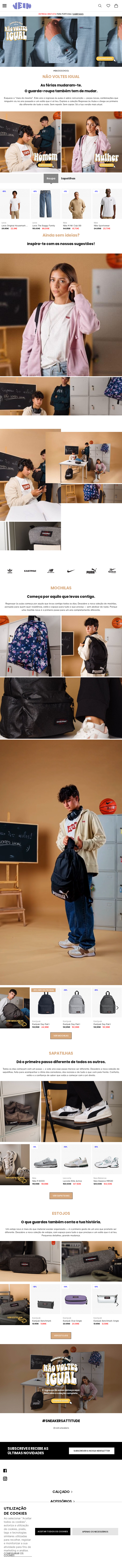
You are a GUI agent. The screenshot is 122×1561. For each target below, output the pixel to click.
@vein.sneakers (61, 1428)
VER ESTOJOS (61, 1335)
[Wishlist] (108, 6)
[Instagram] (5, 1479)
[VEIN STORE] (22, 6)
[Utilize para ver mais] (30, 141)
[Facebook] (5, 1471)
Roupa (51, 178)
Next (117, 1007)
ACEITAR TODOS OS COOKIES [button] (53, 1531)
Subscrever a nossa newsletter (92, 1450)
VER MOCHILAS (61, 1035)
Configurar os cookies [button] (14, 1555)
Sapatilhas (68, 178)
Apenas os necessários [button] (95, 1531)
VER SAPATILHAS (61, 1195)
